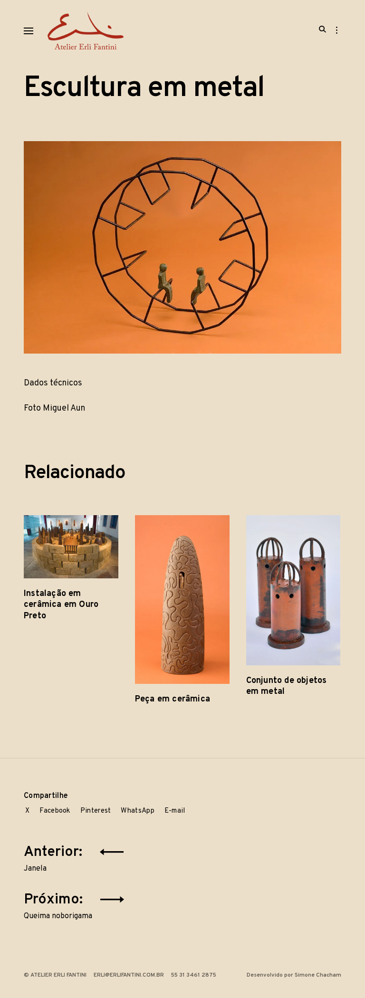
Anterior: (55, 857)
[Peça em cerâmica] (182, 599)
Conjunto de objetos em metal (286, 686)
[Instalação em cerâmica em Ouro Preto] (71, 546)
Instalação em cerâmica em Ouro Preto (61, 605)
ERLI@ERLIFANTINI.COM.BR (129, 975)
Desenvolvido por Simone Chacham (294, 975)
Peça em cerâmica (172, 699)
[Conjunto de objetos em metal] (293, 590)
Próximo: (58, 905)
